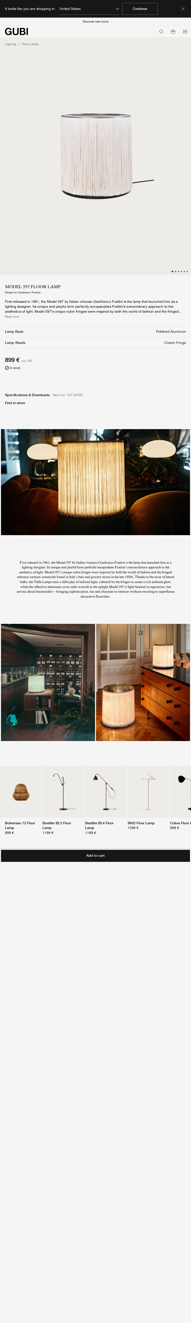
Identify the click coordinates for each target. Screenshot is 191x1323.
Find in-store (15, 403)
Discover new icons (95, 21)
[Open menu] (185, 31)
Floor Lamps (30, 44)
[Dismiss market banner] (183, 9)
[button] (173, 31)
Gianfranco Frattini (29, 292)
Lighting (10, 44)
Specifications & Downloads (27, 395)
